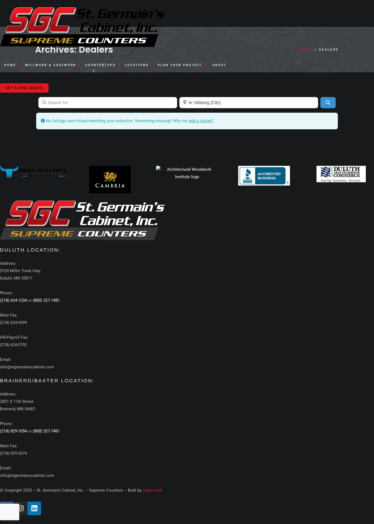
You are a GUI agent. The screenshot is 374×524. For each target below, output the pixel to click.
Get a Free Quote (24, 88)
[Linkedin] (34, 508)
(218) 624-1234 (13, 300)
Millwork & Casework (50, 65)
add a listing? (201, 120)
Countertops (100, 65)
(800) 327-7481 (46, 300)
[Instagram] (20, 508)
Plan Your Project (180, 65)
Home (10, 65)
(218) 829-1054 (13, 431)
